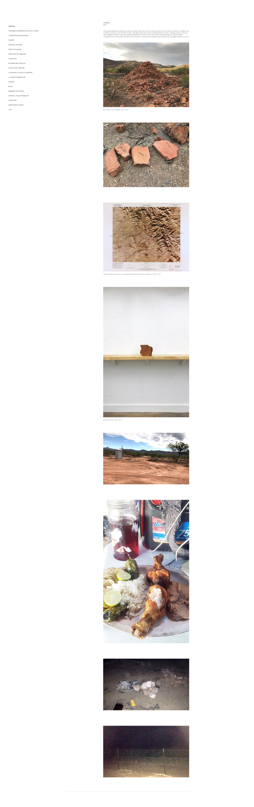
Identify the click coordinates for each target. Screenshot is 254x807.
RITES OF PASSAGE (14, 49)
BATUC (10, 86)
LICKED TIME (12, 100)
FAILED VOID (12, 59)
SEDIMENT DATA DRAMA (16, 91)
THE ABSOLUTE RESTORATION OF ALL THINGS (22, 31)
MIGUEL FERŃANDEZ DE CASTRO (18, 7)
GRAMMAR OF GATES (15, 45)
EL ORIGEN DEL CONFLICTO (17, 63)
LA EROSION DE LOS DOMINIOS (18, 36)
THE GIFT (11, 40)
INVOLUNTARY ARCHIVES (16, 68)
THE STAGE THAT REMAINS (17, 54)
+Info (10, 110)
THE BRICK (11, 26)
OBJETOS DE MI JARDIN (16, 105)
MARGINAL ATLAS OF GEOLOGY (18, 96)
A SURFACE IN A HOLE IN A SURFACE (20, 73)
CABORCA (11, 82)
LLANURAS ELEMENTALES (16, 77)
